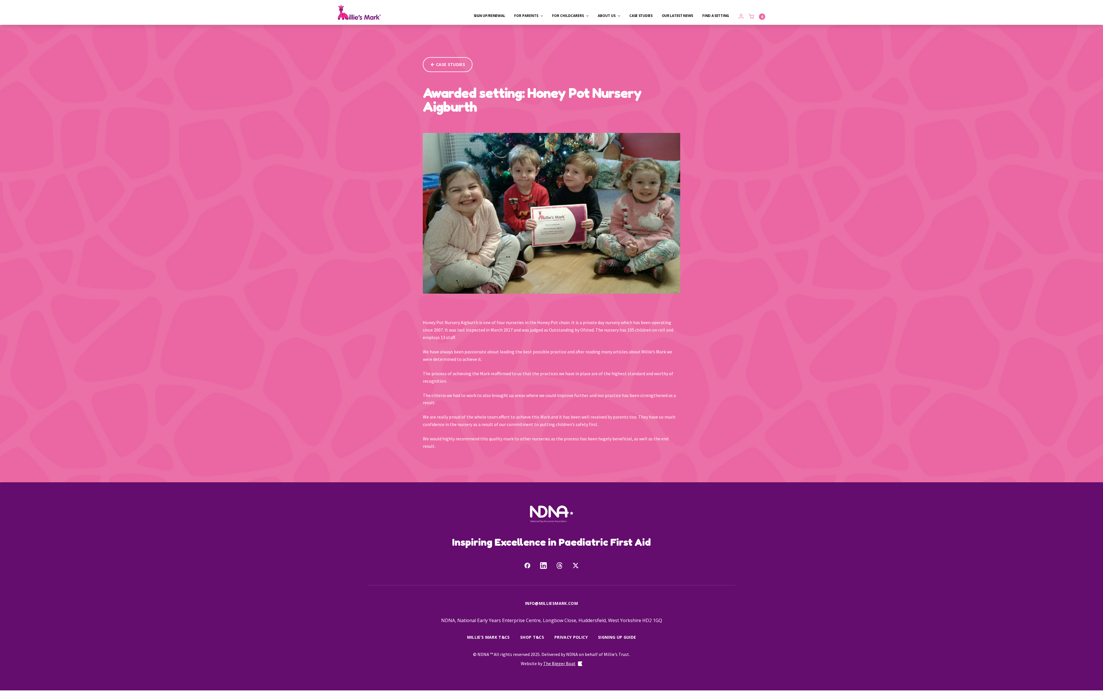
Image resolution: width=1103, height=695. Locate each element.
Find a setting (715, 15)
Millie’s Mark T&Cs (488, 637)
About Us (607, 15)
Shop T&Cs (532, 637)
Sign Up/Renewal (489, 15)
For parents (526, 15)
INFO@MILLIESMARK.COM (551, 603)
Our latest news (677, 15)
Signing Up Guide (617, 637)
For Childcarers (568, 15)
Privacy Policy (571, 637)
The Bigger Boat (559, 663)
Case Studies (640, 15)
